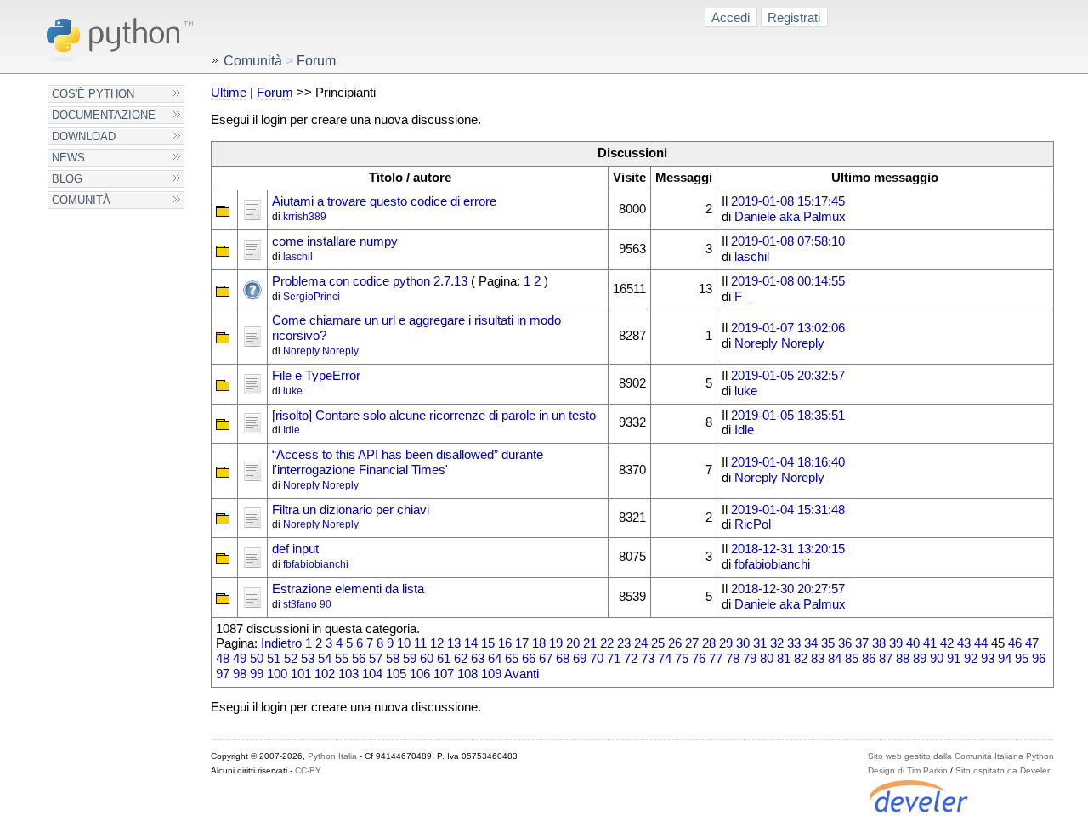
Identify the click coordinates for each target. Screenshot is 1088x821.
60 (427, 658)
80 (767, 658)
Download (84, 136)
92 (971, 658)
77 (715, 658)
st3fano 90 (307, 604)
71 (613, 658)
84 (835, 658)
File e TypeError (316, 375)
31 (760, 643)
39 (896, 643)
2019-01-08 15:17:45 (788, 201)
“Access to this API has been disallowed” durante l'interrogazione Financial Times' (407, 462)
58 (393, 658)
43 (964, 643)
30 (743, 643)
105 (396, 674)
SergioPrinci (311, 297)
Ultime (228, 92)
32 (777, 643)
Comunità (81, 200)
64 (495, 658)
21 (590, 643)
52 (291, 658)
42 (947, 643)
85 (851, 658)
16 (505, 643)
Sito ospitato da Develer (1002, 770)
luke (293, 391)
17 (522, 643)
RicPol (752, 524)
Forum (275, 92)
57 (375, 658)
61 (443, 658)
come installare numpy (335, 241)
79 (749, 658)
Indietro (281, 643)
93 (987, 658)
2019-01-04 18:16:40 (788, 462)
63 (477, 658)
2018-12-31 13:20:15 (788, 549)
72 (631, 658)
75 (681, 658)
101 (301, 674)
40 (913, 643)
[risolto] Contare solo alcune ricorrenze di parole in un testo (434, 415)
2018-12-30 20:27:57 (788, 589)
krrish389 (304, 217)
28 (709, 643)
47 (1032, 643)
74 (665, 658)
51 (273, 658)
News (68, 157)
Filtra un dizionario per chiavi (350, 510)
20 (573, 643)
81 (783, 658)
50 (257, 658)
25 (658, 643)
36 (845, 643)
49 (239, 658)
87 (885, 658)
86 (869, 658)
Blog (67, 179)
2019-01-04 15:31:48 (788, 510)
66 (529, 658)
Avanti (521, 674)
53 (307, 658)
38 (879, 643)
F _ (743, 296)
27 (692, 643)
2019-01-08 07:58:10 (788, 241)
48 (223, 658)
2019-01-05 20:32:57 (788, 375)
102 (324, 674)
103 (348, 674)
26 (675, 643)
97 (223, 674)
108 (467, 674)
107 (444, 674)
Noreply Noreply (321, 351)
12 (437, 643)
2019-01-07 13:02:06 (788, 328)
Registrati (794, 17)
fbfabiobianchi (315, 564)
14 (471, 643)
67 (545, 658)
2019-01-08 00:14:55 (788, 281)
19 (556, 643)
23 (624, 643)
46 (1015, 643)
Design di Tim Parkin (908, 770)
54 (325, 658)
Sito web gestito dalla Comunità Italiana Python (961, 756)
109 (491, 674)
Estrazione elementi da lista (348, 589)
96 (1039, 658)
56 (359, 658)
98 (239, 674)
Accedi (730, 17)
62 (461, 658)
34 (811, 643)
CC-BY (308, 770)
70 (597, 658)
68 (563, 658)
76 (699, 658)
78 (733, 658)
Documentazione (104, 115)
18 (539, 643)
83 (817, 658)
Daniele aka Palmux (790, 217)
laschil (298, 257)
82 (801, 658)
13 (454, 643)
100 (277, 674)
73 (647, 658)
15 (488, 643)
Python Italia (332, 756)
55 (341, 658)
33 (794, 643)
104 (372, 674)
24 (641, 643)
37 (862, 643)
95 (1021, 658)
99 (257, 674)
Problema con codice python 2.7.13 (370, 281)
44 (981, 643)
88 (903, 658)
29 (726, 643)
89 (919, 658)
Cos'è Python (93, 94)
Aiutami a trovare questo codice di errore (384, 201)
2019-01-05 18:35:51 (788, 415)
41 (930, 643)
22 (607, 643)
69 (579, 658)
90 (937, 658)
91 (953, 658)
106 (420, 674)
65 (511, 658)
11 (420, 643)
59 (409, 658)
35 (828, 643)
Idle (291, 430)
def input (295, 549)
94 (1005, 658)
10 (404, 643)
